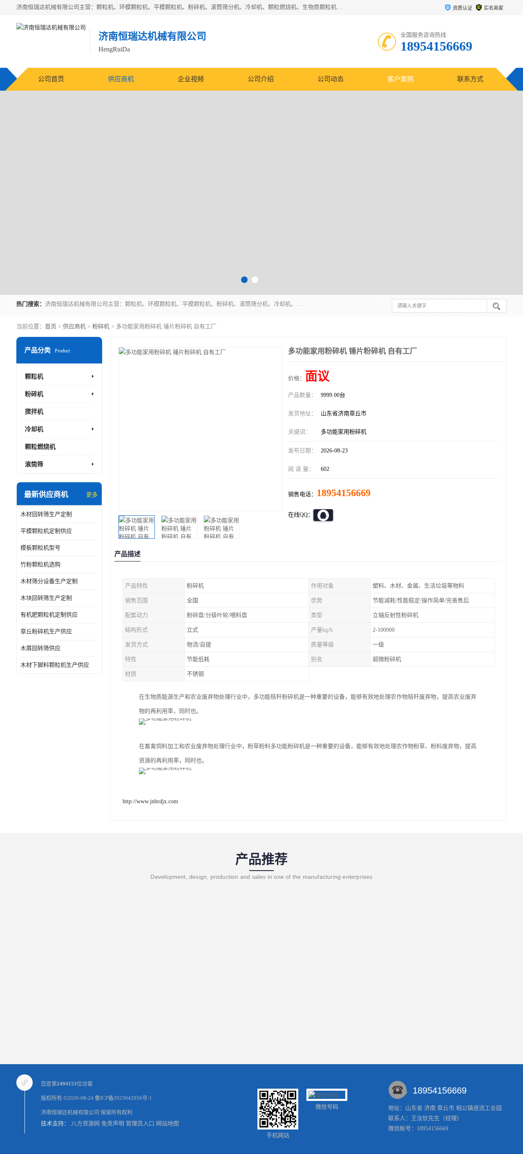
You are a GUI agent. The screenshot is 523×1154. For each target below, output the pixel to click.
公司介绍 (261, 79)
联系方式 (470, 79)
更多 (92, 495)
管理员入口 (140, 1124)
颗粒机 (34, 376)
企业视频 (191, 79)
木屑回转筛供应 (40, 648)
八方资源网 (85, 1124)
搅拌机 (34, 411)
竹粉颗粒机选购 (40, 564)
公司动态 (330, 79)
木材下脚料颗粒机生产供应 (54, 665)
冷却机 (34, 429)
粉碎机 (101, 326)
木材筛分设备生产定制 (49, 581)
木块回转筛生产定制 (46, 598)
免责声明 (112, 1124)
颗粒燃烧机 (40, 446)
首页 (50, 326)
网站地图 (167, 1124)
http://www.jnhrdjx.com (150, 801)
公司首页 (51, 79)
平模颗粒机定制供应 (46, 531)
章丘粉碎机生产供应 (46, 631)
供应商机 (121, 79)
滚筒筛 (34, 464)
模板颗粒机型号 (40, 548)
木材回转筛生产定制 (46, 514)
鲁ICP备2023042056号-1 (123, 1098)
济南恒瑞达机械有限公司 (70, 1112)
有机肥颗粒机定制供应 (49, 615)
